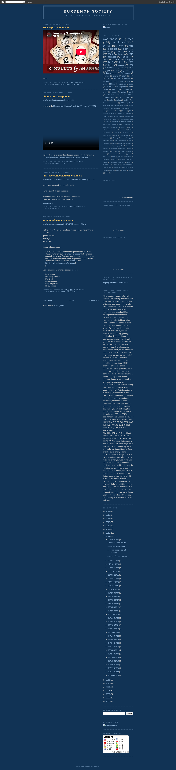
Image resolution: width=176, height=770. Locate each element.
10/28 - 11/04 (113, 579)
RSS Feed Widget (118, 230)
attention (106, 130)
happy (128, 146)
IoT (130, 111)
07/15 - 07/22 (113, 618)
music (125, 57)
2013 (52, 84)
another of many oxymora (58, 220)
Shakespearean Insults (56, 27)
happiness (118, 42)
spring (118, 100)
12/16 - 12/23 (113, 564)
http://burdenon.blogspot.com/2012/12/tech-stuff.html (67, 158)
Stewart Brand (126, 121)
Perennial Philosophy (126, 119)
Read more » (48, 203)
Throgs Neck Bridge (109, 124)
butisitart (112, 49)
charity (117, 132)
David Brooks (114, 108)
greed (120, 143)
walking (127, 100)
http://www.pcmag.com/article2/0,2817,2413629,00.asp (64, 224)
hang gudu (119, 146)
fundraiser (106, 143)
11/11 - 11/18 (113, 571)
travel (112, 170)
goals (114, 143)
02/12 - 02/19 (113, 661)
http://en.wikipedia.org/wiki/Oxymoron (60, 263)
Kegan (105, 116)
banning (122, 130)
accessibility (127, 124)
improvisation (111, 73)
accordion (106, 127)
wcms (105, 84)
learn (123, 151)
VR (120, 124)
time (128, 81)
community (126, 132)
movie (115, 76)
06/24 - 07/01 (113, 625)
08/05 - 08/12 (113, 607)
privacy (127, 97)
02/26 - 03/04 (113, 654)
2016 (110, 62)
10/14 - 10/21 (113, 586)
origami (121, 65)
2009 (110, 54)
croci (115, 135)
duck (123, 138)
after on (115, 127)
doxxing (115, 138)
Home (71, 300)
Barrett (105, 89)
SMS (107, 121)
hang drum (107, 146)
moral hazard (114, 154)
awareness (60, 84)
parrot (129, 154)
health (110, 65)
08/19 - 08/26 (113, 604)
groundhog (127, 143)
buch (125, 49)
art (130, 127)
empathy (117, 78)
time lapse (126, 167)
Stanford (115, 121)
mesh (57, 163)
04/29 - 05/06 (113, 632)
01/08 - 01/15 (113, 675)
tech (63, 163)
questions (106, 159)
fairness (112, 57)
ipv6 (108, 70)
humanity (114, 148)
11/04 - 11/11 (113, 575)
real (104, 100)
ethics (131, 68)
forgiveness (125, 73)
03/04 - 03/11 (113, 650)
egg (129, 138)
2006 (122, 68)
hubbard (114, 92)
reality (114, 159)
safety (131, 84)
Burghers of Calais (121, 105)
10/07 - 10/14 (113, 589)
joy (112, 151)
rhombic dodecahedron (117, 162)
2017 (124, 76)
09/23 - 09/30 (113, 593)
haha (68, 84)
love (129, 151)
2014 (105, 59)
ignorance (122, 148)
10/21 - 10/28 (113, 582)
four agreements (121, 140)
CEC (131, 65)
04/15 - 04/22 (113, 636)
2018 (117, 70)
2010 (118, 51)
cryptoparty (124, 135)
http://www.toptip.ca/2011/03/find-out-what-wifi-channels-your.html (68, 179)
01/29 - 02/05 (113, 665)
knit (117, 151)
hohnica (105, 148)
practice (120, 156)
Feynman (125, 108)
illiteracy (105, 151)
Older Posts (94, 300)
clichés (74, 270)
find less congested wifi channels (62, 175)
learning (106, 76)
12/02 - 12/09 (113, 568)
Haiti (118, 111)
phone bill (106, 156)
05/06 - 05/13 (113, 629)
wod (114, 81)
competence (107, 135)
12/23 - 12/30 (113, 561)
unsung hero (121, 87)
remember (111, 68)
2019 (131, 76)
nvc (120, 97)
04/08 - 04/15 (113, 639)
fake (121, 81)
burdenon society (88, 11)
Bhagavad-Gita (108, 105)
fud (120, 62)
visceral (131, 170)
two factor (109, 87)
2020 (123, 103)
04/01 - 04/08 (113, 643)
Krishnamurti (114, 116)
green (105, 92)
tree (117, 170)
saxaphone (106, 164)
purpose (128, 156)
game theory (128, 70)
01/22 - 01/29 (113, 668)
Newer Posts (48, 300)
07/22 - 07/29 (113, 614)
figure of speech (74, 254)
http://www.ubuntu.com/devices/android (58, 100)
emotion (127, 78)
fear (111, 140)
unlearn (123, 170)
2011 (121, 46)
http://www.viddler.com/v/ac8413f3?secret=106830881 (74, 106)
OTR (108, 78)
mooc (105, 154)
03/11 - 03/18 (113, 647)
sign (110, 167)
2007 (130, 62)
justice (123, 92)
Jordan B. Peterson (124, 113)
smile (111, 100)
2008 (116, 59)
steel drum (117, 167)
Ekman (113, 84)
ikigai (129, 148)
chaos (108, 132)
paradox (73, 261)
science (116, 164)
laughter (129, 59)
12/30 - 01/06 (113, 540)
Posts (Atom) (59, 305)
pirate (114, 156)
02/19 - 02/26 (113, 657)
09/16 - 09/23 (113, 596)
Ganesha (111, 111)
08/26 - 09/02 (113, 600)
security (106, 81)
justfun (75, 84)
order (122, 154)
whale (107, 173)
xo (130, 87)
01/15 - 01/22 (113, 672)
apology (123, 127)
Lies (121, 116)
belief (130, 51)
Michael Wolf (129, 116)
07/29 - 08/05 (113, 611)
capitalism (122, 84)
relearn (121, 159)
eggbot (105, 140)
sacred (129, 162)
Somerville (127, 89)
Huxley (124, 111)
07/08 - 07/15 (113, 622)
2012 (52, 292)
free (130, 140)
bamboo (114, 130)
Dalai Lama (115, 89)
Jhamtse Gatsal (108, 113)
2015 (130, 54)
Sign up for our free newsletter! (115, 283)
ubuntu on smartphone (56, 96)
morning (111, 95)
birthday (130, 130)
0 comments (80, 82)
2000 (108, 701)
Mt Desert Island (110, 119)
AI (129, 103)
